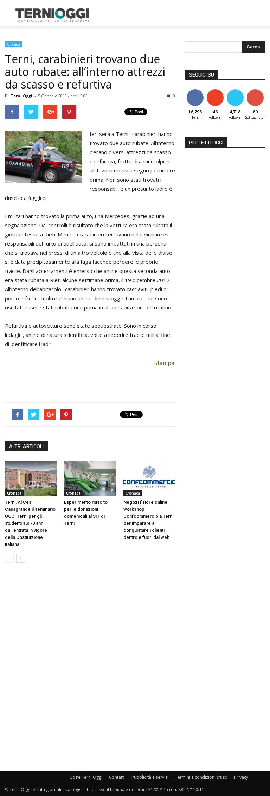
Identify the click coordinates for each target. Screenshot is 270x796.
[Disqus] (90, 667)
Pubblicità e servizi (149, 777)
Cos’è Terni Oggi (86, 777)
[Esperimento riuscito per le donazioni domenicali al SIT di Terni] (90, 478)
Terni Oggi (21, 95)
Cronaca (13, 44)
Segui (215, 91)
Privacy (241, 777)
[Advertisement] (182, 15)
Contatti (117, 777)
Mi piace (195, 91)
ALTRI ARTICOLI (26, 446)
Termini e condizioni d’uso (201, 777)
